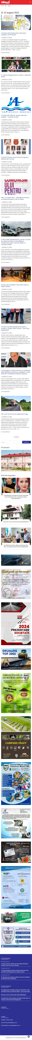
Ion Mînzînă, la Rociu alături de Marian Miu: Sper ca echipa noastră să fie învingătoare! (16, 546)
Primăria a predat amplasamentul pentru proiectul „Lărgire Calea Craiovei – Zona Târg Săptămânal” (15, 328)
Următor (17, 437)
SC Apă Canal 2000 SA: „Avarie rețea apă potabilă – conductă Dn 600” (14, 116)
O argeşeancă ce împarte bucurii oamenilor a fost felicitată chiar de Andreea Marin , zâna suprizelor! (16, 496)
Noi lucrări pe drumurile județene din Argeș (14, 414)
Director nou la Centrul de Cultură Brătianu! (16, 522)
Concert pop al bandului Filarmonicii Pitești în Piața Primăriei (15, 285)
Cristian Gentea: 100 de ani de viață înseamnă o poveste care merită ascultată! (14, 964)
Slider (7, 961)
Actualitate (3, 961)
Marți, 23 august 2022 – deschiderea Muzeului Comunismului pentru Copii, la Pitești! (15, 198)
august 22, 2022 (7, 37)
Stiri (9, 961)
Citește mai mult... (6, 52)
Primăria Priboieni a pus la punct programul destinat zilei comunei (14, 158)
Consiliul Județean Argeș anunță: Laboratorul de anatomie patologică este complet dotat (15, 971)
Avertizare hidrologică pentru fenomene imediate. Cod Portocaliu (13, 34)
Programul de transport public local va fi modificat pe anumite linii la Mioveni (15, 977)
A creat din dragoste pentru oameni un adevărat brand (16, 76)
